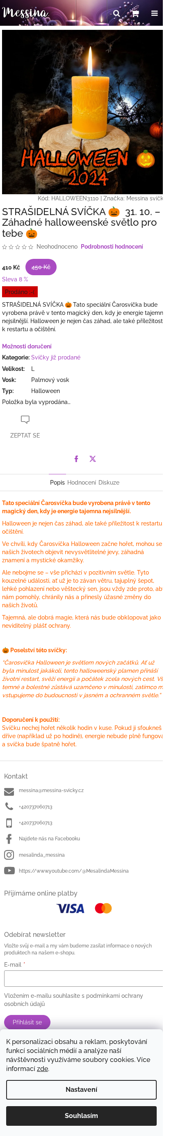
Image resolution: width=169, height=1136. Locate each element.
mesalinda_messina (42, 855)
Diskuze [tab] (108, 482)
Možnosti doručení (27, 346)
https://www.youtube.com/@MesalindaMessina (74, 871)
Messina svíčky (146, 198)
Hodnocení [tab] (81, 482)
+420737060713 (35, 807)
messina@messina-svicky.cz (51, 790)
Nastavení (81, 1089)
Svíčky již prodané (55, 357)
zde (42, 1069)
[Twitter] (92, 458)
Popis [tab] (57, 482)
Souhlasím (81, 1116)
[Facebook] (76, 458)
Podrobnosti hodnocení (112, 246)
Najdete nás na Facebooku (49, 839)
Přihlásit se (27, 1022)
